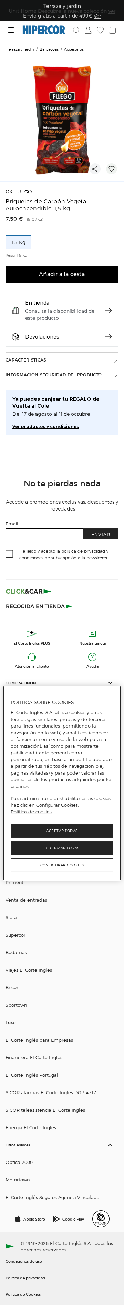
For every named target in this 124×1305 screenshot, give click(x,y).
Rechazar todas (62, 848)
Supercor (15, 934)
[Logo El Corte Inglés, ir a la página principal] (44, 30)
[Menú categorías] (12, 30)
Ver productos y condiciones (45, 426)
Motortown (18, 1179)
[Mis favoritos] (99, 30)
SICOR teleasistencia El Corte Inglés (45, 1110)
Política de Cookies (23, 1294)
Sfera (11, 917)
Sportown (16, 1004)
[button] (62, 682)
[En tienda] (108, 310)
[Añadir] (111, 168)
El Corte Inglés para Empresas (39, 1040)
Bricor (12, 987)
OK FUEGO (19, 192)
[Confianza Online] (101, 1218)
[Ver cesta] (111, 30)
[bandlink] (97, 15)
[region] (62, 783)
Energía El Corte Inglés (31, 1127)
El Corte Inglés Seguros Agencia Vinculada (53, 1197)
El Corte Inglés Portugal (32, 1075)
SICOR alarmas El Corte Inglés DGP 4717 (51, 1092)
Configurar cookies (62, 865)
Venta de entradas (26, 899)
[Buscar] (76, 30)
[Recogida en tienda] (39, 606)
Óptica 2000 (19, 1162)
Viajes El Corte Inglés (29, 969)
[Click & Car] (29, 591)
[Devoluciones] (108, 337)
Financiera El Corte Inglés (34, 1057)
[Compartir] (95, 168)
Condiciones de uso (24, 1261)
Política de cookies (31, 811)
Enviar (100, 534)
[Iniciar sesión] (87, 30)
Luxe (11, 1022)
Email (12, 523)
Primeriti (15, 882)
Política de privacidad (25, 1277)
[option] (18, 242)
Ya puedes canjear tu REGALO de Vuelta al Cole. (56, 402)
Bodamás (16, 952)
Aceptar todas (62, 830)
